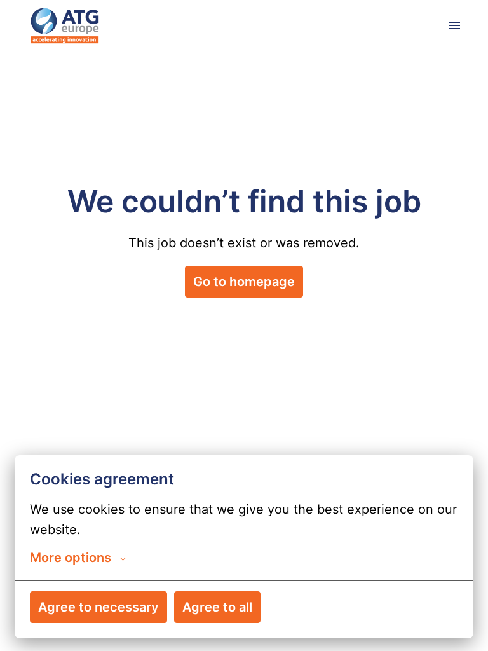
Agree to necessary (98, 607)
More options (70, 557)
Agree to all (217, 607)
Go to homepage (244, 281)
